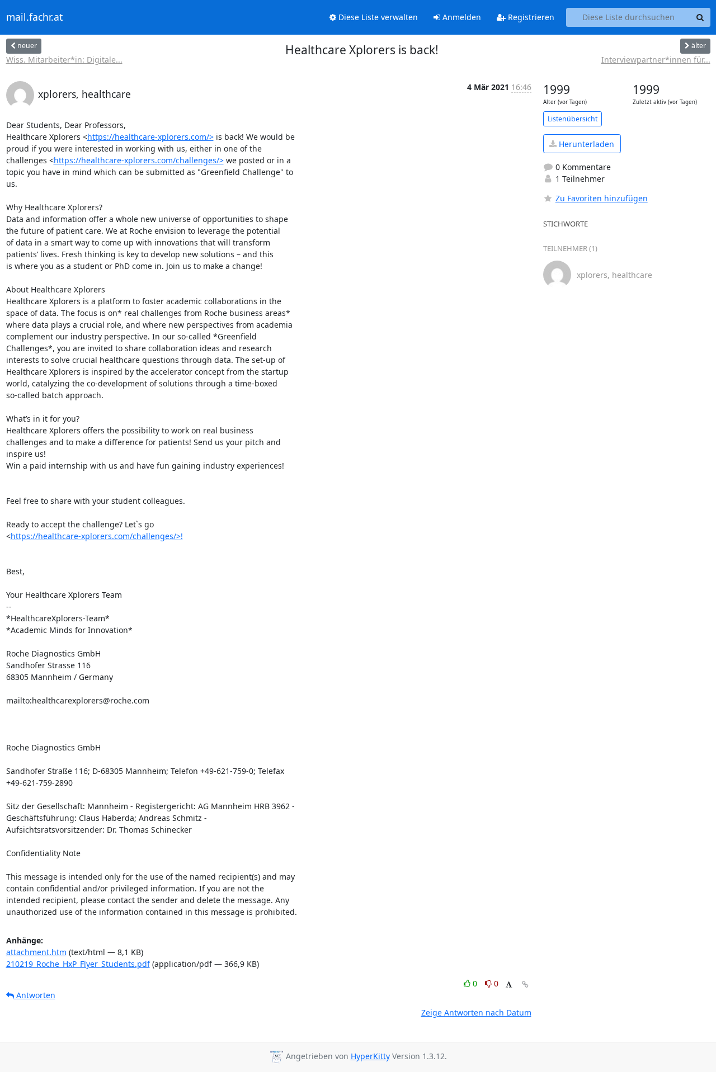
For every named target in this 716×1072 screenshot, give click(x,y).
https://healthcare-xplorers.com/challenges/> (139, 160)
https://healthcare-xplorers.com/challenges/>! (97, 536)
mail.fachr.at (34, 17)
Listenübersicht (572, 119)
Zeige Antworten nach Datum (476, 1012)
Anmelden (460, 17)
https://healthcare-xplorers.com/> (150, 136)
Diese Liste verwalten (377, 17)
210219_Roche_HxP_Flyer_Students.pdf (78, 963)
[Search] (700, 17)
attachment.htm (36, 952)
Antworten (34, 995)
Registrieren (530, 17)
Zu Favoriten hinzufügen (601, 198)
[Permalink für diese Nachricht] (525, 984)
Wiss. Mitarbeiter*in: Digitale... (64, 59)
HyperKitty (370, 1056)
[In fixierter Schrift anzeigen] (508, 985)
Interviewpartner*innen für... (655, 59)
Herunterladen (585, 144)
